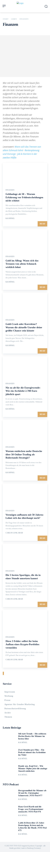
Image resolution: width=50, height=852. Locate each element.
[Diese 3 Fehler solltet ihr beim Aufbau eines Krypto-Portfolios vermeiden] (25, 621)
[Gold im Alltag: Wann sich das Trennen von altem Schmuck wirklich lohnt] (25, 240)
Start (5, 19)
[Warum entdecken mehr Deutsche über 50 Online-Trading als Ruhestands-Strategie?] (25, 431)
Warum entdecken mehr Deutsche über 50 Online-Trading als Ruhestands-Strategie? (24, 454)
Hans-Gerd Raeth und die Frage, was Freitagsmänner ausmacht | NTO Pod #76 (30, 809)
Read (42, 224)
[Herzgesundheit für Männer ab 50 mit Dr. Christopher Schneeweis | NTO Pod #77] (9, 795)
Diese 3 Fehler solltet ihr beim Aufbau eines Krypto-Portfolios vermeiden (22, 644)
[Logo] (25, 6)
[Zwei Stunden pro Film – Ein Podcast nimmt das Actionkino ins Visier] (9, 754)
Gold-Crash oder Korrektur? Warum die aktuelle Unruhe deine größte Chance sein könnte (24, 327)
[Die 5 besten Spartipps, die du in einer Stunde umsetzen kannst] (25, 555)
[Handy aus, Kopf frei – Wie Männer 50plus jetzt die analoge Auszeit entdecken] (9, 770)
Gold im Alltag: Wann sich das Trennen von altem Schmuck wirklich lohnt (22, 264)
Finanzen (10, 190)
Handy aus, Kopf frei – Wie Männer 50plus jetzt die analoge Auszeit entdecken (32, 768)
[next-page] (3, 673)
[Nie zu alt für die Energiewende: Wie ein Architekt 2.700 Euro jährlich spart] (25, 367)
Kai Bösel (10, 218)
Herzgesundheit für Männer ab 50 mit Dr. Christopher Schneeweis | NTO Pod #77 (32, 793)
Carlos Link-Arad (14, 533)
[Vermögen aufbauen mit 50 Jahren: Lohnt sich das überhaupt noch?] (25, 494)
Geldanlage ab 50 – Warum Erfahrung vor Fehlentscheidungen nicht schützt (24, 197)
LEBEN (14, 19)
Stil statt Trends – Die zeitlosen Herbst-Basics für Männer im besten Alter (32, 736)
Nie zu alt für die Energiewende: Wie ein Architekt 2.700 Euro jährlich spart (23, 391)
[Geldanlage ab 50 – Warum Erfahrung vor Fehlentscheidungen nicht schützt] (25, 174)
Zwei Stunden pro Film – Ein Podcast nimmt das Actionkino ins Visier (32, 752)
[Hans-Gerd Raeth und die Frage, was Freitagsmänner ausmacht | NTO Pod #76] (9, 811)
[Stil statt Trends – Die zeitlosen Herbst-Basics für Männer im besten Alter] (9, 738)
